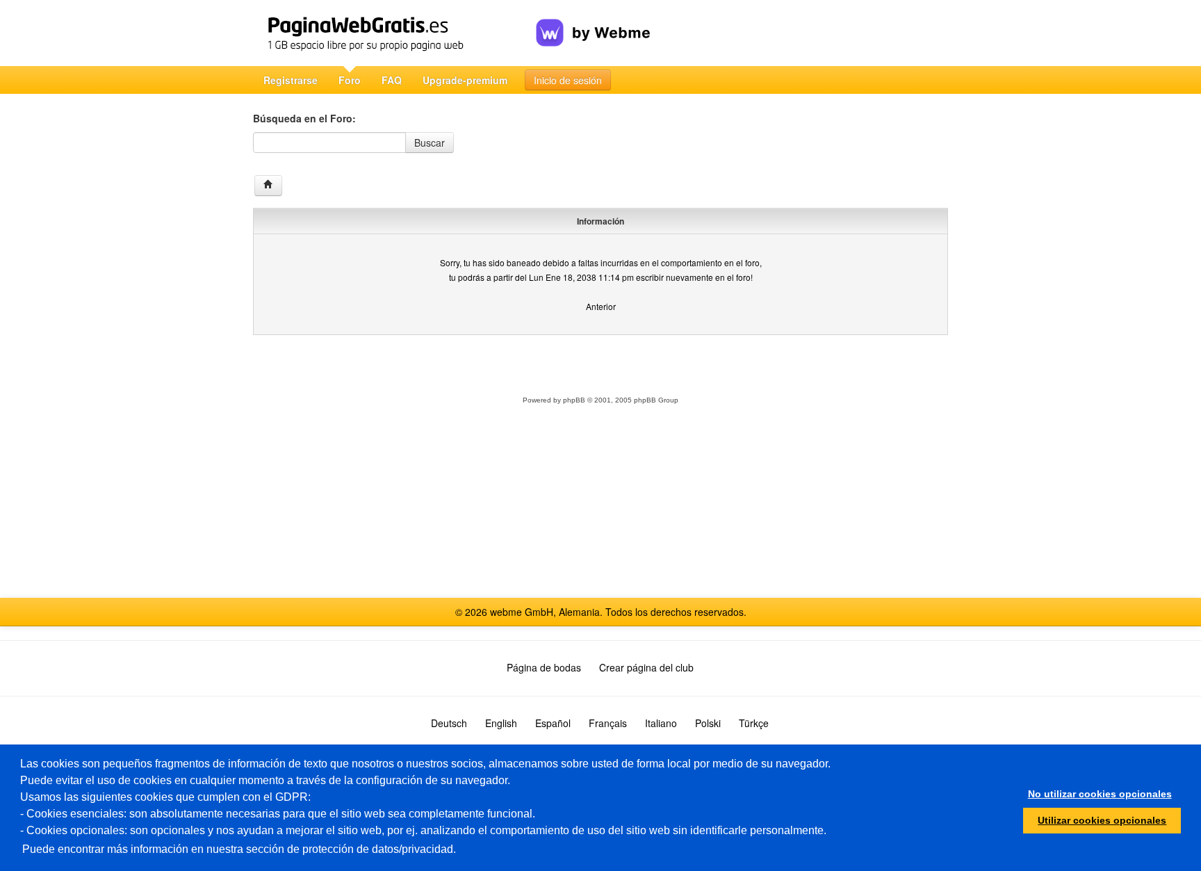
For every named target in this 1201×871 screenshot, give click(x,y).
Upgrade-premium (465, 80)
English (501, 723)
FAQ (392, 80)
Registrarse (290, 80)
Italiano (661, 723)
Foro (349, 80)
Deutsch (449, 723)
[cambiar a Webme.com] (593, 22)
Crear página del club (646, 667)
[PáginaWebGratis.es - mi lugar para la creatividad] (394, 33)
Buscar (429, 142)
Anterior (601, 306)
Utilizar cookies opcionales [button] (1102, 820)
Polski (708, 723)
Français (608, 723)
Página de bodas (544, 667)
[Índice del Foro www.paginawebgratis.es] (268, 185)
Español (553, 723)
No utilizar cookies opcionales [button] (1100, 793)
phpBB (574, 400)
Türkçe (754, 723)
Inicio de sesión (568, 80)
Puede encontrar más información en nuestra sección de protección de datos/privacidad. (239, 849)
